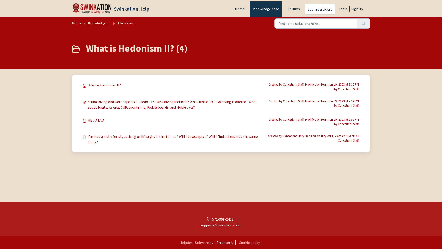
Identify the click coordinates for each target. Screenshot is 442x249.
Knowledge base (266, 8)
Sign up (357, 8)
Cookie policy (249, 242)
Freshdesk (225, 242)
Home (239, 8)
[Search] (363, 23)
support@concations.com (221, 225)
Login (343, 8)
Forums (294, 8)
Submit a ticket (320, 9)
